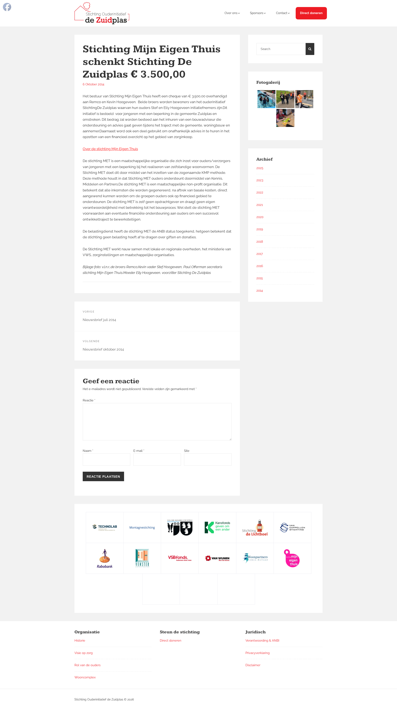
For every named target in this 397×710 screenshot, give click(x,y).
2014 (259, 290)
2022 (259, 192)
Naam (88, 451)
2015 (259, 278)
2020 (259, 217)
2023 (259, 180)
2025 (259, 168)
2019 (259, 229)
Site (186, 451)
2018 (259, 241)
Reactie (89, 400)
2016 (259, 266)
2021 (259, 205)
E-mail (138, 451)
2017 (259, 254)
